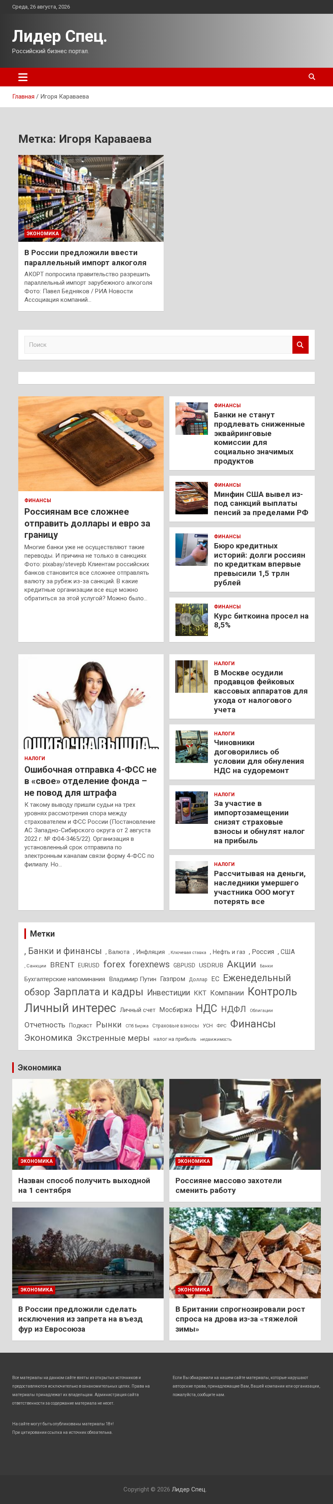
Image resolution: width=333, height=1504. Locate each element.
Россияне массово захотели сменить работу (228, 1185)
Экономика (43, 233)
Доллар (198, 979)
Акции (241, 964)
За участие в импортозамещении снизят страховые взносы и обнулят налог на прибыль (259, 822)
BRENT (62, 964)
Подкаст (80, 1025)
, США (286, 952)
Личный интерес (70, 1008)
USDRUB (211, 965)
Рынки (109, 1024)
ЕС (215, 979)
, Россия (261, 952)
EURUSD (88, 965)
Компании (227, 993)
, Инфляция (149, 952)
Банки (266, 966)
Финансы (37, 500)
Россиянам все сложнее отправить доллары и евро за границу (87, 523)
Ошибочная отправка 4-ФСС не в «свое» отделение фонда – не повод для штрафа (90, 781)
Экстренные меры (113, 1038)
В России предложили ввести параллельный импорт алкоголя (85, 257)
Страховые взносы (175, 1026)
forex (114, 964)
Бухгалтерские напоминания (64, 979)
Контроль (272, 991)
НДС (206, 1008)
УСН (208, 1026)
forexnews (149, 964)
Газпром (172, 979)
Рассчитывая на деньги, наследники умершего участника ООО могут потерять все (260, 887)
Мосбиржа (175, 1010)
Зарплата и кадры (98, 992)
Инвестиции (168, 992)
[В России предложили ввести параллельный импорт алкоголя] (91, 198)
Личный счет (138, 1010)
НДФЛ (233, 1009)
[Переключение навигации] (23, 77)
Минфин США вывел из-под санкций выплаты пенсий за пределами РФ (261, 504)
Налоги (34, 758)
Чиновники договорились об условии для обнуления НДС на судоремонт (259, 756)
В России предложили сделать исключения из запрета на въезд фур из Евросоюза (80, 1319)
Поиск (300, 345)
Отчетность (44, 1024)
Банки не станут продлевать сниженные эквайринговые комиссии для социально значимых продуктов (259, 438)
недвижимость (215, 1039)
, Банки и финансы (63, 951)
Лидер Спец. (60, 36)
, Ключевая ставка (187, 952)
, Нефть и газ (227, 952)
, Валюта (118, 952)
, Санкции (35, 966)
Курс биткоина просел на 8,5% (261, 620)
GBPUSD (184, 965)
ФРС (221, 1026)
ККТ (200, 993)
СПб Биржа (137, 1026)
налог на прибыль (175, 1039)
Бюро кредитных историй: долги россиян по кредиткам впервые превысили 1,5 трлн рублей (259, 564)
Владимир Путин (132, 979)
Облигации (261, 1010)
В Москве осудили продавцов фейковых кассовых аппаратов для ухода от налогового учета (261, 691)
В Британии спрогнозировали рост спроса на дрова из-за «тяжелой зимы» (240, 1319)
